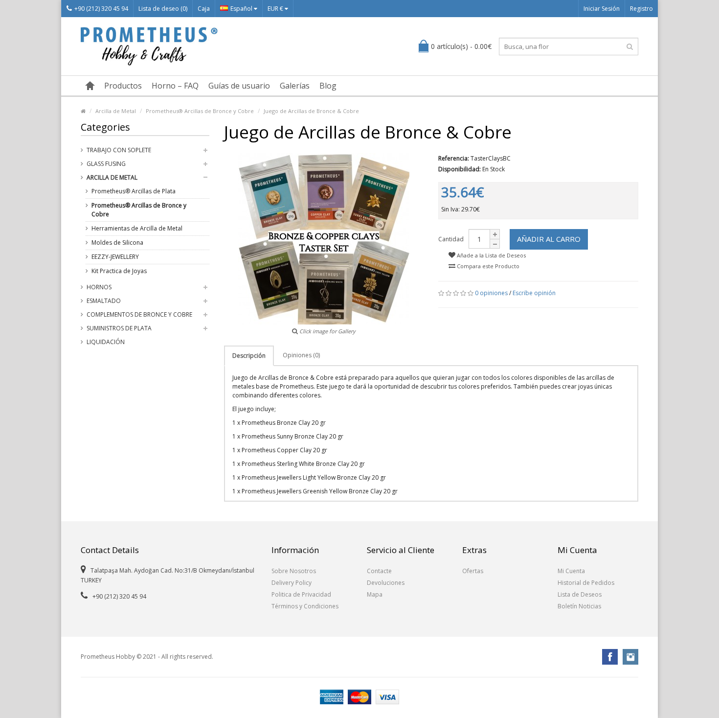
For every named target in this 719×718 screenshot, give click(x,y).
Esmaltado (104, 301)
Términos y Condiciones (304, 606)
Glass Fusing (106, 164)
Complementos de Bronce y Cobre (139, 314)
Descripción (249, 355)
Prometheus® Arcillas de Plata (133, 191)
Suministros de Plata (119, 328)
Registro (641, 8)
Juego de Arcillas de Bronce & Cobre (311, 111)
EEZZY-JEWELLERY (115, 257)
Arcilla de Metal (115, 111)
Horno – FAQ (175, 85)
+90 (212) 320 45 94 (101, 8)
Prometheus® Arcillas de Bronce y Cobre (200, 111)
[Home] (83, 111)
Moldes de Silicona (117, 242)
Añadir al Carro (549, 239)
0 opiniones (491, 293)
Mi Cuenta (571, 571)
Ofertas (472, 571)
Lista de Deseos (580, 594)
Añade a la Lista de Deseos (490, 255)
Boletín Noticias (579, 606)
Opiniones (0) (301, 355)
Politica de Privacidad (301, 594)
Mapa (374, 594)
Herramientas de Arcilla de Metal (136, 228)
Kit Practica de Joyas (119, 271)
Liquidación (106, 342)
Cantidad (451, 239)
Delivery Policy (291, 583)
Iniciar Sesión (602, 8)
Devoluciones (385, 583)
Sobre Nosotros (293, 571)
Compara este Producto (487, 266)
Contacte (379, 571)
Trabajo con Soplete (119, 150)
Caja (204, 8)
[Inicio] (90, 85)
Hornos (99, 287)
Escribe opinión (534, 293)
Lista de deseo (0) (162, 8)
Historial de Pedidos (586, 583)
